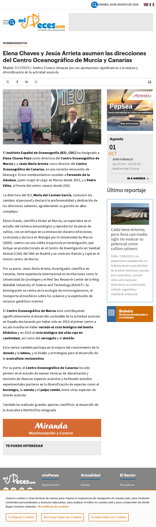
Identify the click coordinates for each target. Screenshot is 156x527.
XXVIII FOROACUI (123, 159)
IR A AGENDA (136, 178)
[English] (146, 4)
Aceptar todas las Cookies (108, 517)
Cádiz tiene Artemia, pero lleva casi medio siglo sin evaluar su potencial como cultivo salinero (129, 239)
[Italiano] (152, 4)
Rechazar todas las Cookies (63, 517)
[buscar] (94, 4)
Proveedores (127, 485)
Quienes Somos (50, 485)
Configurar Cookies (21, 517)
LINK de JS (7, 81)
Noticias (85, 485)
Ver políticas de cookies (53, 506)
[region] (78, 508)
